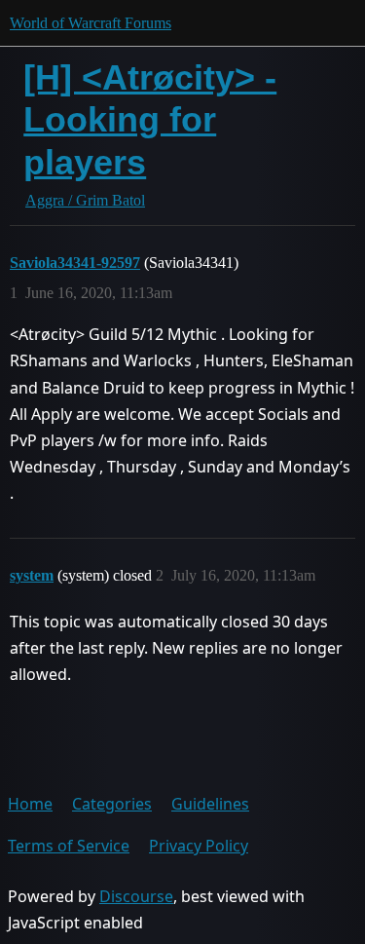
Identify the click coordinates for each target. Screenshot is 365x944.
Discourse (136, 896)
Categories (112, 803)
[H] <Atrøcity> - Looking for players (149, 119)
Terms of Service (68, 845)
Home (30, 803)
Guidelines (210, 803)
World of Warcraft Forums (90, 23)
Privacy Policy (198, 845)
